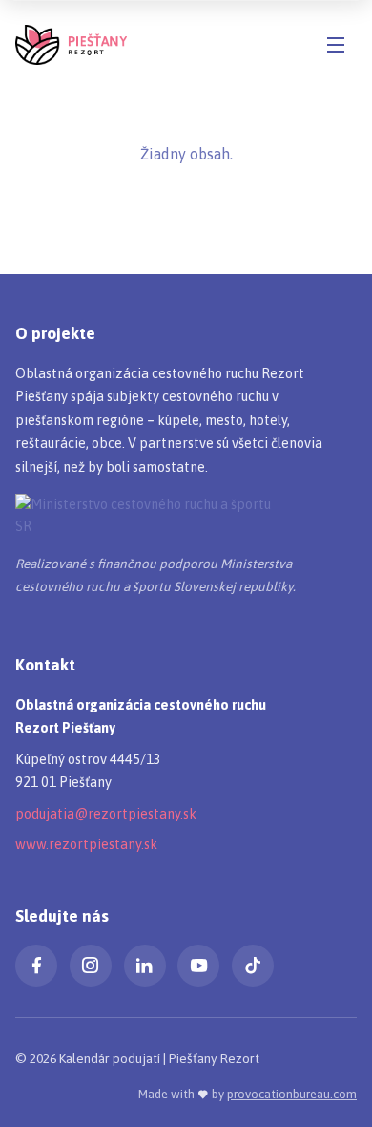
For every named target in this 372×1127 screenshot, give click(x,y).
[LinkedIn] (145, 966)
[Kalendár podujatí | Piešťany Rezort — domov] (71, 45)
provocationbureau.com (292, 1094)
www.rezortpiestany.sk (86, 844)
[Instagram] (91, 966)
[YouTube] (198, 966)
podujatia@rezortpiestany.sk (105, 813)
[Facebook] (36, 966)
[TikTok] (253, 966)
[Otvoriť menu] (336, 45)
